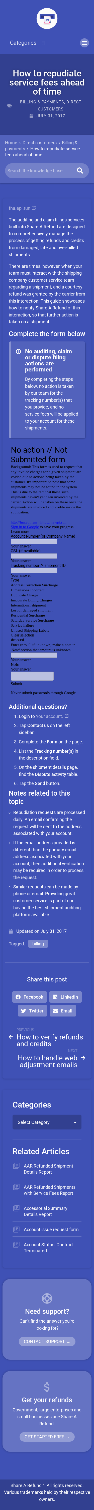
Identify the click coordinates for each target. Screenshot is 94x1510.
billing (38, 943)
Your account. (50, 716)
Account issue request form (51, 1229)
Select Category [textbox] (34, 1122)
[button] (28, 43)
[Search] (80, 170)
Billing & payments (42, 102)
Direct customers (40, 142)
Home (11, 142)
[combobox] (47, 1122)
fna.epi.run (20, 208)
